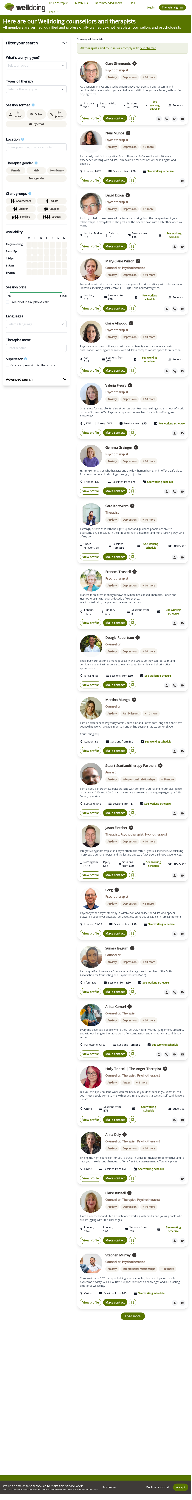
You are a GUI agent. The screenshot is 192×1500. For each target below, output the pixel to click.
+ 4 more (141, 1082)
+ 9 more (148, 147)
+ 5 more (148, 209)
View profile (90, 118)
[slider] (9, 292)
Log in (150, 7)
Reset (63, 43)
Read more (109, 1487)
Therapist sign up (172, 7)
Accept (180, 1487)
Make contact (115, 118)
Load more (132, 1316)
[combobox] (36, 147)
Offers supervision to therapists (32, 365)
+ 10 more (149, 77)
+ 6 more (148, 903)
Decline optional (157, 1487)
